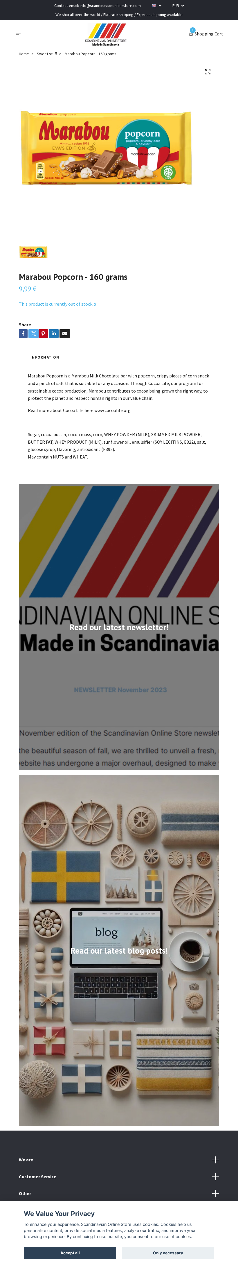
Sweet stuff (47, 53)
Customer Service (37, 1176)
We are (26, 1160)
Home (24, 53)
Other (25, 1193)
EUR (176, 5)
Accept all (70, 1253)
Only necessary (168, 1253)
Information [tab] (44, 357)
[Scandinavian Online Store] (106, 34)
